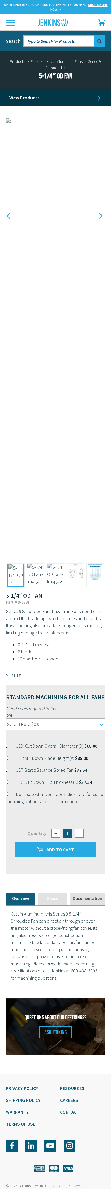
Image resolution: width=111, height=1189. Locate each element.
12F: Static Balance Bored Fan (51, 770)
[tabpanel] (55, 945)
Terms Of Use (20, 1124)
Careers (69, 1100)
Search (13, 41)
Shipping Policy (23, 1100)
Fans (34, 61)
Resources (72, 1088)
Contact (70, 1112)
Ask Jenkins (55, 1032)
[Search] (99, 41)
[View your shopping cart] (100, 22)
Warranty (17, 1112)
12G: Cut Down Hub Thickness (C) (54, 782)
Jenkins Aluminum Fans (63, 61)
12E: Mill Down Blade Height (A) (52, 758)
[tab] (20, 899)
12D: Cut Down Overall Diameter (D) (56, 746)
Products (17, 61)
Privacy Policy (22, 1088)
